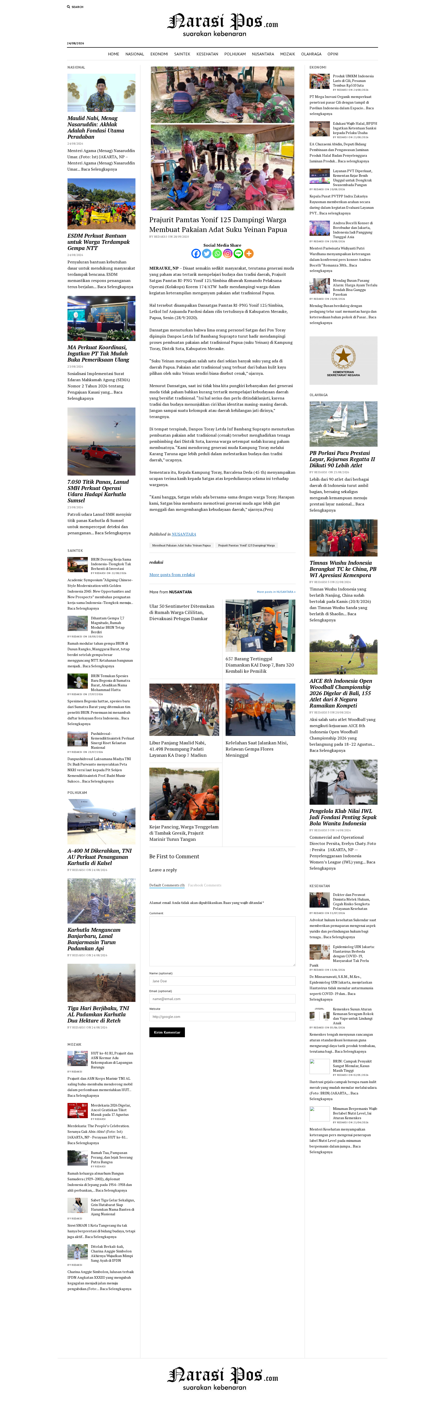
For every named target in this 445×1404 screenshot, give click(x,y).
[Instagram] (228, 253)
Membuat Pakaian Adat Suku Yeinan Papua (181, 545)
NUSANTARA (263, 53)
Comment (156, 913)
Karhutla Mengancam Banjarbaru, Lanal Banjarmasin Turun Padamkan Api (94, 939)
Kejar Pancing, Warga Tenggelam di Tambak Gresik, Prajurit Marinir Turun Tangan (184, 833)
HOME (113, 53)
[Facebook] (196, 253)
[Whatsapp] (217, 253)
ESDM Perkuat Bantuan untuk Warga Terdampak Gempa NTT (98, 241)
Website (154, 1009)
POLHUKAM (235, 53)
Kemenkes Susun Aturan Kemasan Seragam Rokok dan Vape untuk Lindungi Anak (353, 1016)
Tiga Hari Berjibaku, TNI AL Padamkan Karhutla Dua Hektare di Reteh (98, 1014)
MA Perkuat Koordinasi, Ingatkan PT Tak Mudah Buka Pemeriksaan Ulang (98, 353)
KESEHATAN (207, 53)
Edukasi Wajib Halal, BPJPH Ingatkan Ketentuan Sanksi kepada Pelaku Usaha (355, 128)
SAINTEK (182, 53)
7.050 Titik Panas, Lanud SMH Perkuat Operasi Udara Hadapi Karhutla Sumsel (98, 491)
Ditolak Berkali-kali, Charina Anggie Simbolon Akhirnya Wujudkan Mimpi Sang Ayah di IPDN (112, 1253)
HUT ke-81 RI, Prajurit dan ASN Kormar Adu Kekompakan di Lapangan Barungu (112, 1060)
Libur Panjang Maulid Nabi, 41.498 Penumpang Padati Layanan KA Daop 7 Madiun (178, 749)
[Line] (238, 253)
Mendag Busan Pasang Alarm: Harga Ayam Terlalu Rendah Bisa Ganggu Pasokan (355, 287)
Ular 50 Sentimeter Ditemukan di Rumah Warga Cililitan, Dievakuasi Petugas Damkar (181, 612)
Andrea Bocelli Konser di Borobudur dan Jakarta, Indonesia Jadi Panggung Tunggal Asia (353, 230)
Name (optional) (161, 973)
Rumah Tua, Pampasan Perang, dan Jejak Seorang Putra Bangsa (112, 1157)
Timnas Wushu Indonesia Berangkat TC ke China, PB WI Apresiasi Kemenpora (343, 569)
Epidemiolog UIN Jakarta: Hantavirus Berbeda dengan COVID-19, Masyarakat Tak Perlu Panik (342, 956)
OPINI (333, 53)
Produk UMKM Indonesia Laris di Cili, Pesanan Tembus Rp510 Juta (353, 81)
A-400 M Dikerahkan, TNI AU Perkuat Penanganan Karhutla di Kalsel (99, 857)
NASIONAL (134, 53)
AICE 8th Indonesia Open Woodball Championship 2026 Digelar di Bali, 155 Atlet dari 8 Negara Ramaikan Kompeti (341, 693)
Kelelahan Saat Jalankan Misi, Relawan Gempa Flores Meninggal (257, 749)
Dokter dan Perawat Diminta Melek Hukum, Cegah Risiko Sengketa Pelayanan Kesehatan (351, 901)
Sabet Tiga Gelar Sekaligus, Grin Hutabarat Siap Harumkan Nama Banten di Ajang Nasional (113, 1207)
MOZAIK (287, 53)
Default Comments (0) (167, 885)
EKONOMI (159, 53)
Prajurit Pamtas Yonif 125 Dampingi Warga (246, 545)
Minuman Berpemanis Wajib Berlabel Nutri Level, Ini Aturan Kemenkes (355, 1113)
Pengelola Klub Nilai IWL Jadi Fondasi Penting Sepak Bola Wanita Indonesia (343, 817)
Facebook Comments (204, 885)
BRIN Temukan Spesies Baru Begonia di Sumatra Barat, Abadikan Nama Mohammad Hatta (110, 683)
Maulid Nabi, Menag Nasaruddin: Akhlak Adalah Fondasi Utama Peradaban (95, 127)
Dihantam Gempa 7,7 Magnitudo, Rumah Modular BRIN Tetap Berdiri (108, 625)
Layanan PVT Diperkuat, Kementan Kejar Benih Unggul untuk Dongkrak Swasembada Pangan (352, 178)
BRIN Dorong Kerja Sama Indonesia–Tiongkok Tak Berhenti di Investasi (111, 564)
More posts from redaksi (172, 574)
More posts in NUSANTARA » (276, 592)
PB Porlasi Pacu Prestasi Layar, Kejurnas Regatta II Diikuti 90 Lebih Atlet (342, 459)
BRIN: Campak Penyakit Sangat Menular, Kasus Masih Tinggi (352, 1066)
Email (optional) (160, 991)
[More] (249, 253)
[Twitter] (206, 253)
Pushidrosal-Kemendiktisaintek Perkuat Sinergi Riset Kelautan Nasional (112, 740)
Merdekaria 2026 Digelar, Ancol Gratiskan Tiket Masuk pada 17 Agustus (111, 1110)
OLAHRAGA (311, 53)
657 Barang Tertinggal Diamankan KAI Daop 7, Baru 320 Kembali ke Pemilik (260, 664)
